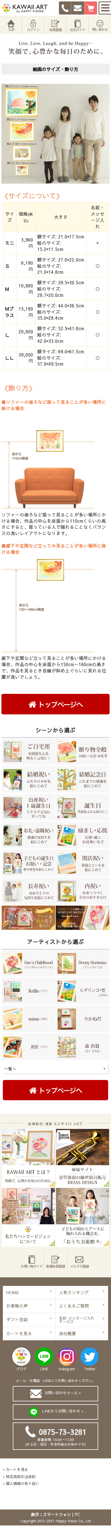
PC (77, 1514)
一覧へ (10, 1068)
